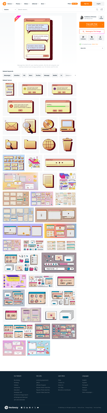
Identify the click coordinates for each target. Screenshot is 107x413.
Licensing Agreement (42, 380)
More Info (83, 48)
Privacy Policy (89, 407)
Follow (101, 18)
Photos (18, 4)
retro (30, 75)
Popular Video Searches (43, 392)
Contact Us (61, 382)
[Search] (97, 9)
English (84, 380)
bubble (55, 75)
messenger (7, 75)
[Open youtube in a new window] (38, 407)
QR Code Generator (19, 400)
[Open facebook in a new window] (21, 407)
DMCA (38, 382)
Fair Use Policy (97, 407)
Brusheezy (17, 380)
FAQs (59, 380)
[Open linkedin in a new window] (27, 407)
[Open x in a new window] (35, 407)
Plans (69, 3)
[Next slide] (74, 75)
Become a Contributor (64, 390)
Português (85, 385)
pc (61, 75)
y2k (24, 75)
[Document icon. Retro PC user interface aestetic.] (48, 181)
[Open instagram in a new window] (24, 407)
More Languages (87, 392)
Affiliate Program (41, 385)
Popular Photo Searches (43, 390)
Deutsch (84, 387)
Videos (26, 4)
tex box (38, 75)
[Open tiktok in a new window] (32, 407)
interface (16, 75)
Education (17, 390)
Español (84, 382)
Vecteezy (16, 382)
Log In (98, 3)
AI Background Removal (20, 397)
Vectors (9, 4)
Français (84, 390)
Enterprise (17, 387)
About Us (60, 385)
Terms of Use (81, 407)
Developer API (18, 392)
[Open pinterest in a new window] (29, 407)
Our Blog (60, 387)
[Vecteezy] (4, 3)
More (42, 4)
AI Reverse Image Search (21, 395)
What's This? (95, 44)
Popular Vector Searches (43, 387)
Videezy (16, 385)
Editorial (34, 4)
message (46, 75)
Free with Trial (91, 25)
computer (69, 75)
